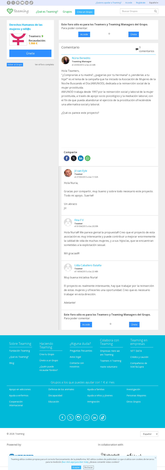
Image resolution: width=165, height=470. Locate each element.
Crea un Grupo (84, 11)
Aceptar (76, 467)
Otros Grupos (133, 401)
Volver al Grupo (15, 64)
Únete (30, 53)
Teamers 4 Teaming (110, 360)
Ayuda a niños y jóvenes (100, 395)
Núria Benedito (81, 58)
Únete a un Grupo (48, 360)
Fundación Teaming (19, 350)
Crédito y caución (139, 357)
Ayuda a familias (95, 389)
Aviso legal (75, 356)
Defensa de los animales (61, 389)
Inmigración (93, 401)
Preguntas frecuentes (81, 350)
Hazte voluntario (108, 366)
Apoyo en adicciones (20, 389)
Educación (53, 401)
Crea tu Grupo (46, 354)
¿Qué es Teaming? (47, 11)
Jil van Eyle (80, 171)
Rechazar (88, 467)
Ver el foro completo (44, 64)
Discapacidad (55, 395)
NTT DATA (136, 350)
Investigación (133, 389)
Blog (11, 362)
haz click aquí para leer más (75, 462)
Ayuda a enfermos (18, 395)
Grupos (67, 11)
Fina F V (79, 220)
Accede (84, 34)
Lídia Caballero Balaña (87, 265)
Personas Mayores (136, 395)
